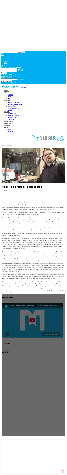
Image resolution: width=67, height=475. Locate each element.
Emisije (6, 91)
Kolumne (7, 112)
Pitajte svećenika (12, 106)
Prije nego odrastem (13, 117)
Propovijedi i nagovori (13, 108)
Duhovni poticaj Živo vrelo (15, 104)
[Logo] (6, 87)
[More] (37, 195)
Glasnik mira (11, 131)
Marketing (7, 123)
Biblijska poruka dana (13, 102)
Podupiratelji (8, 121)
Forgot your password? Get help (9, 74)
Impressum (6, 59)
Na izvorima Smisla (12, 114)
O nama (5, 63)
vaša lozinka (20, 71)
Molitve (10, 110)
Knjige (9, 129)
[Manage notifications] (63, 471)
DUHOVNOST (7, 100)
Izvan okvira (11, 119)
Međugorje (10, 95)
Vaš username (20, 69)
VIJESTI (6, 93)
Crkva (9, 97)
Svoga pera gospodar (13, 115)
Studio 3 (7, 125)
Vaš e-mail (20, 79)
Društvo (10, 98)
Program (6, 61)
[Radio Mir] (12, 452)
